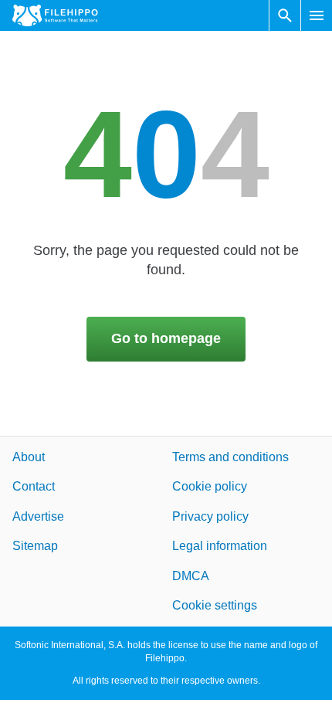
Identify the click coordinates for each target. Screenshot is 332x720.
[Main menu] (316, 15)
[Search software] (284, 15)
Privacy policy (210, 515)
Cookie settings (214, 605)
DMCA (190, 575)
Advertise (38, 515)
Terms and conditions (230, 457)
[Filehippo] (55, 15)
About (28, 457)
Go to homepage (166, 338)
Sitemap (35, 545)
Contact (33, 486)
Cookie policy (209, 486)
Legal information (219, 545)
